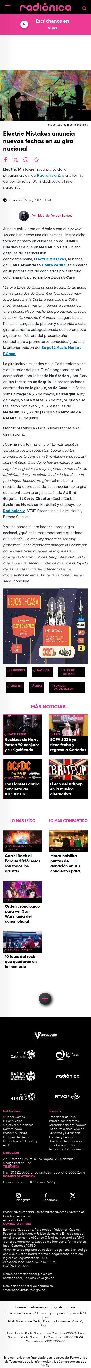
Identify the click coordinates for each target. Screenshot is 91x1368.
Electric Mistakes (69, 672)
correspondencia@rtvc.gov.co (25, 1241)
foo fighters (17, 778)
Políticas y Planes (15, 1133)
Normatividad (12, 1129)
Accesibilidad (13, 1220)
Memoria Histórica (20, 950)
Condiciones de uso (17, 1216)
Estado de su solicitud (64, 1145)
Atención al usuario (62, 1117)
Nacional (44, 670)
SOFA (57, 734)
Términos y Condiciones (65, 1149)
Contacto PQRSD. (23, 1245)
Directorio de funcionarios (67, 1141)
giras (38, 685)
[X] (15, 159)
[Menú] (7, 7)
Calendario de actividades (67, 1125)
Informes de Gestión (17, 1137)
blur (57, 778)
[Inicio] (45, 6)
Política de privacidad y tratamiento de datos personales (43, 1212)
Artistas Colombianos (68, 849)
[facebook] (5, 159)
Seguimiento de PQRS (33, 1258)
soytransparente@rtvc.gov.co (24, 1290)
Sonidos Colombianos (64, 687)
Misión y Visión (12, 1121)
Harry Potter (17, 734)
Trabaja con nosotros (64, 1121)
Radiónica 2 (14, 511)
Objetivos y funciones (18, 1125)
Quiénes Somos (14, 1117)
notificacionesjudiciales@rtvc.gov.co (28, 1278)
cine (10, 900)
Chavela (16, 685)
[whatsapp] (25, 159)
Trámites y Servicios (62, 1137)
